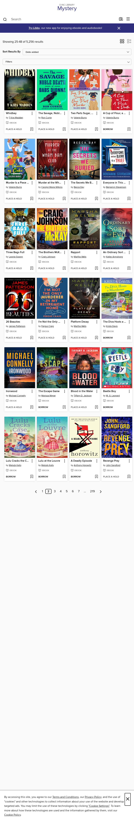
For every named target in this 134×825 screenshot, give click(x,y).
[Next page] (100, 491)
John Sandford (113, 465)
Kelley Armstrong (114, 256)
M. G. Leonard (113, 395)
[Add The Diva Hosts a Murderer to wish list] (129, 338)
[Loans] (121, 20)
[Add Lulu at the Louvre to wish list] (64, 477)
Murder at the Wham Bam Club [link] (50, 182)
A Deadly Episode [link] (81, 461)
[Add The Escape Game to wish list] (64, 407)
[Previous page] (36, 491)
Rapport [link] (75, 252)
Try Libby (34, 28)
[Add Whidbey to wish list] (31, 129)
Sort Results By (12, 51)
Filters (9, 61)
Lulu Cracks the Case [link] (18, 461)
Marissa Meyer (48, 395)
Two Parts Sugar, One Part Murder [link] (83, 113)
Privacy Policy (93, 797)
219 (92, 491)
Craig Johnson (48, 256)
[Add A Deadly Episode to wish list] (96, 477)
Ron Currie (46, 117)
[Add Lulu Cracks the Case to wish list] (31, 477)
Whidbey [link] (11, 113)
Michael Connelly (17, 395)
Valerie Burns (80, 117)
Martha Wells (80, 256)
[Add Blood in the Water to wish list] (96, 407)
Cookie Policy (12, 815)
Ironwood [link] (11, 391)
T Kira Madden (16, 117)
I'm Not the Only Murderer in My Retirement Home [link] (50, 321)
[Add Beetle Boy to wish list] (129, 407)
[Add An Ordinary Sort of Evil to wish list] (129, 268)
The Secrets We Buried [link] (83, 182)
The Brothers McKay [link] (50, 252)
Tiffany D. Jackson (83, 395)
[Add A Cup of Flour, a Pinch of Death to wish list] (129, 129)
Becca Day (79, 187)
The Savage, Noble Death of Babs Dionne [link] (50, 113)
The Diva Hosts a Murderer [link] (115, 321)
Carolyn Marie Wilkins (51, 187)
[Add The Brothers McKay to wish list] (64, 268)
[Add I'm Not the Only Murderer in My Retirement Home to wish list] (64, 338)
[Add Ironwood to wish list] (31, 407)
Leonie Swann (16, 256)
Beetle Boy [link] (109, 391)
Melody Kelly (15, 465)
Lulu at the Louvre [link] (49, 461)
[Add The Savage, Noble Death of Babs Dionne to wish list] (64, 129)
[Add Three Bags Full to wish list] (31, 268)
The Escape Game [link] (48, 391)
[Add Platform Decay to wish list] (96, 338)
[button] (122, 42)
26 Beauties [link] (13, 321)
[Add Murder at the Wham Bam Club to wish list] (64, 199)
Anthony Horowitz (82, 465)
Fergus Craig (47, 326)
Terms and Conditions (65, 797)
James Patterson (17, 326)
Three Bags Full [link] (15, 252)
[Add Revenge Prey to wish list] (129, 477)
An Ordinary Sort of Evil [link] (115, 252)
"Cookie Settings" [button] (98, 806)
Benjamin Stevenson (116, 187)
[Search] (5, 19)
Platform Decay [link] (80, 321)
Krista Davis (112, 326)
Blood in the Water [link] (82, 391)
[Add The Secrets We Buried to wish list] (96, 199)
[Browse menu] (128, 19)
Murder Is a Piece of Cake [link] (18, 182)
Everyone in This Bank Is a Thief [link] (115, 182)
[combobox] (59, 19)
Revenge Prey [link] (111, 461)
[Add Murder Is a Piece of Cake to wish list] (31, 199)
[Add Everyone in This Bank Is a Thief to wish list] (129, 199)
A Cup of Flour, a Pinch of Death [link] (115, 113)
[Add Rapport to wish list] (96, 268)
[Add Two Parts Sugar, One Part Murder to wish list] (96, 129)
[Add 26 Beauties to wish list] (31, 338)
